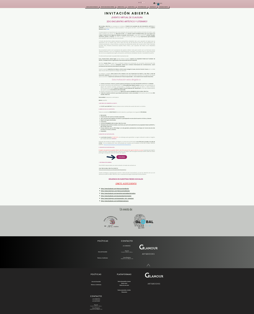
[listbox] (141, 2)
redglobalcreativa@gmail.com (127, 258)
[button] (158, 4)
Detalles (121, 157)
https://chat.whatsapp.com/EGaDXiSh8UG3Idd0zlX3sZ (112, 170)
